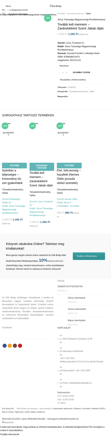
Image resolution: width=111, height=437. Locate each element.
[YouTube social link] (60, 2)
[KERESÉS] (107, 10)
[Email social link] (54, 2)
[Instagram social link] (57, 2)
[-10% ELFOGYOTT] (14, 138)
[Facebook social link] (50, 2)
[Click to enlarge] (6, 11)
